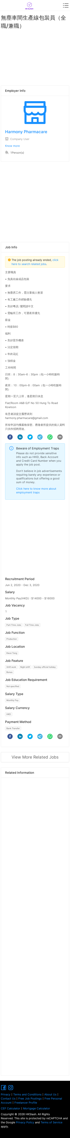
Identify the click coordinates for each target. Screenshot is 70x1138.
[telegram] (40, 437)
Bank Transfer (13, 728)
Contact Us (8, 1098)
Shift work (11, 667)
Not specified (12, 686)
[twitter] (30, 437)
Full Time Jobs (32, 625)
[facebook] (10, 437)
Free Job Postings (30, 1098)
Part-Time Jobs (13, 625)
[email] (60, 437)
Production (11, 639)
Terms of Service (51, 1122)
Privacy (5, 1094)
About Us (50, 1094)
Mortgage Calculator (36, 1108)
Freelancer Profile (25, 1102)
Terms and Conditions (27, 1094)
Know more (12, 145)
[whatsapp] (50, 437)
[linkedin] (20, 437)
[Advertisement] (35, 56)
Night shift (25, 667)
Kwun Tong (11, 653)
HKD (8, 714)
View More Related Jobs (35, 757)
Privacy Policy (25, 1122)
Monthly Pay (12, 700)
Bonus (9, 672)
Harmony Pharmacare (26, 131)
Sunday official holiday (45, 667)
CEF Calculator (10, 1108)
